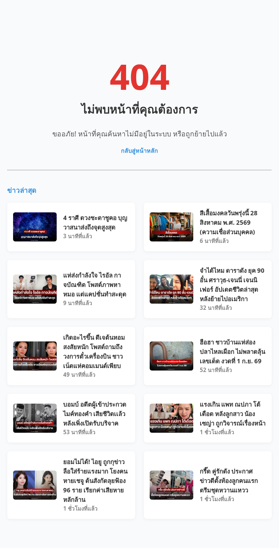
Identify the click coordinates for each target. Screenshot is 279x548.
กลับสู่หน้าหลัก (139, 151)
